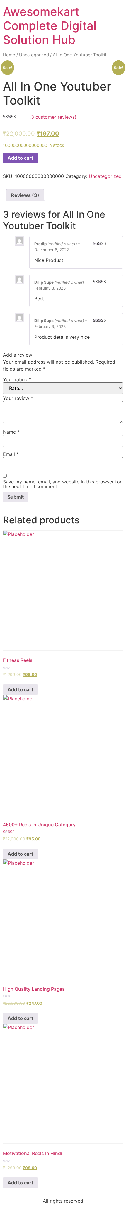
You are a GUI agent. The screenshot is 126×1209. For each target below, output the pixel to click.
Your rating (17, 379)
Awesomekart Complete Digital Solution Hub (49, 25)
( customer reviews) (52, 117)
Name (11, 432)
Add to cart (20, 158)
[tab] (25, 195)
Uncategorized (34, 54)
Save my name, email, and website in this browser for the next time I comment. (62, 484)
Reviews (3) (25, 195)
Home (9, 54)
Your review (18, 398)
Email (11, 454)
